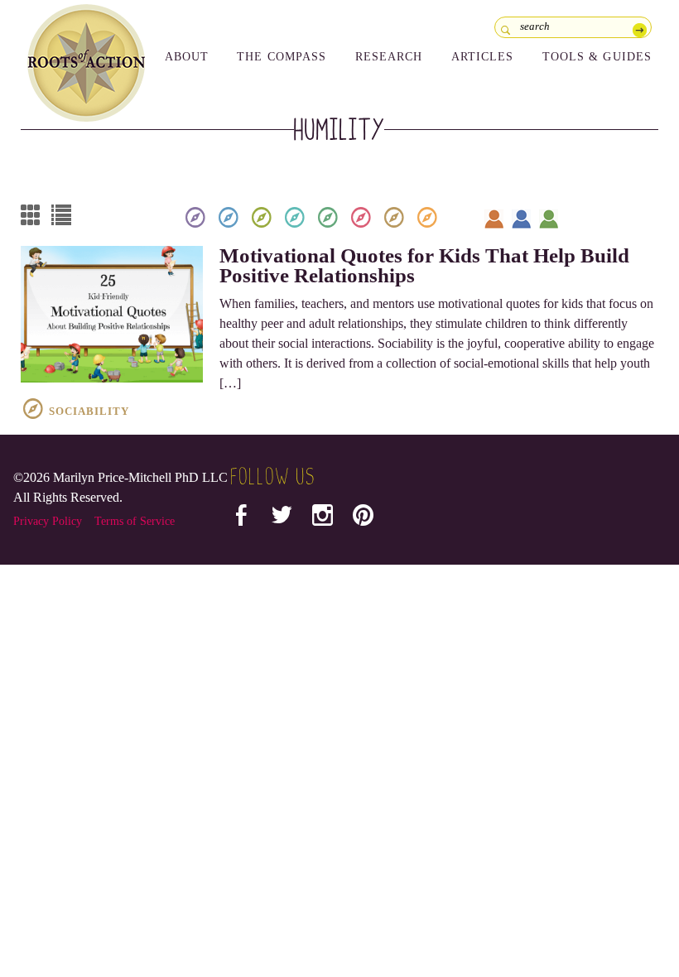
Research (389, 57)
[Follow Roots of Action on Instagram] (322, 518)
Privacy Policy (47, 521)
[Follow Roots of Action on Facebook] (241, 518)
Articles (482, 57)
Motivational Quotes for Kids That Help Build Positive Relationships (424, 265)
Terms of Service (134, 521)
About (187, 57)
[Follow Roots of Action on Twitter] (282, 518)
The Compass (281, 57)
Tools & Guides (597, 57)
